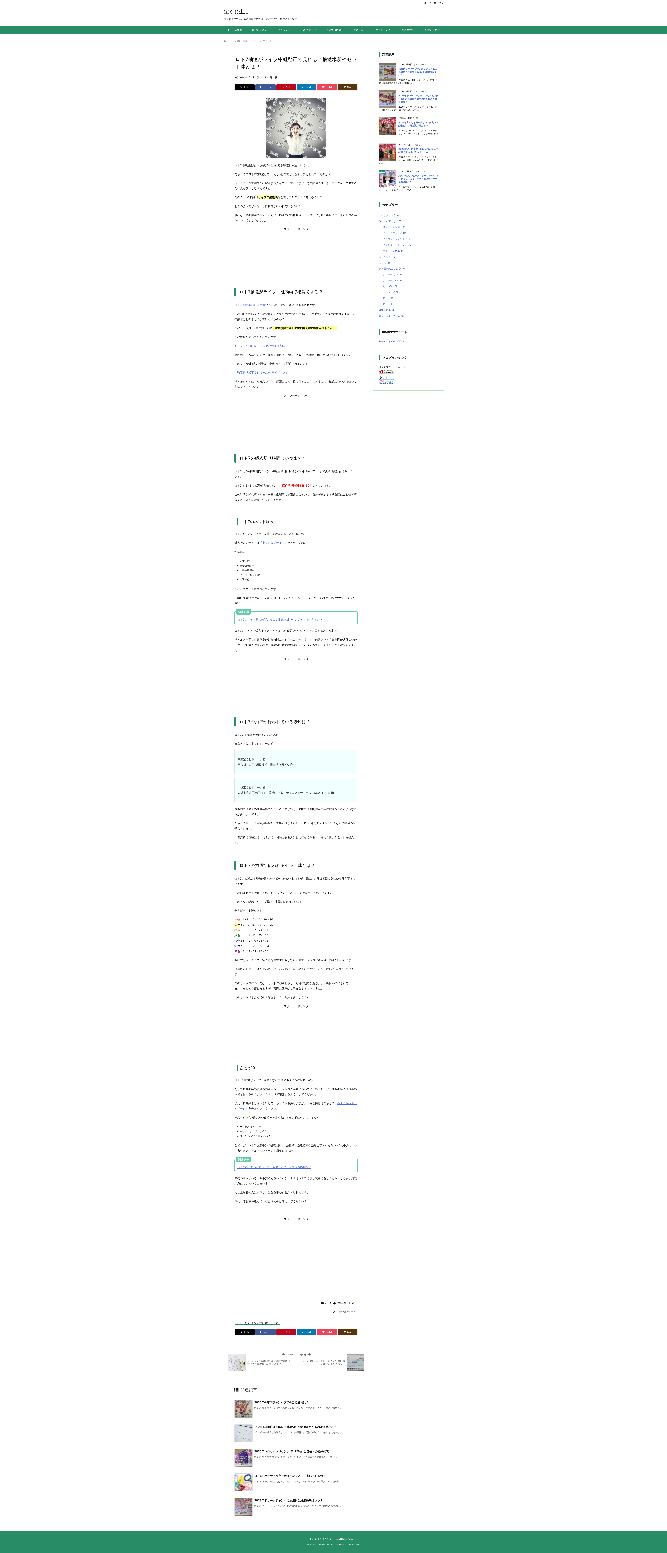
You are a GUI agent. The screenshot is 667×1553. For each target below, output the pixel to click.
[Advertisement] (296, 256)
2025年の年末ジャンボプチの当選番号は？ (281, 1402)
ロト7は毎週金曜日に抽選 (250, 305)
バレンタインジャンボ (397, 244)
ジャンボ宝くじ (390, 221)
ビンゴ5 (390, 286)
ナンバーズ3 (392, 274)
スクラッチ (388, 256)
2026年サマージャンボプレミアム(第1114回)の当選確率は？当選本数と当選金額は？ (418, 98)
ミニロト (390, 292)
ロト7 (268, 41)
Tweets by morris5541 (391, 341)
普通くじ (386, 309)
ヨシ (353, 1312)
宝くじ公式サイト (273, 542)
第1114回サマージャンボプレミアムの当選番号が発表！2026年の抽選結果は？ (417, 71)
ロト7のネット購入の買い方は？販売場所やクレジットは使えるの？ (279, 619)
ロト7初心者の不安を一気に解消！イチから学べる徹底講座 (274, 1167)
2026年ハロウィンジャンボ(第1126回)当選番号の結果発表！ (293, 1451)
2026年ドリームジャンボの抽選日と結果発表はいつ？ (288, 1500)
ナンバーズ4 (392, 280)
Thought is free (352, 1544)
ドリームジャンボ (395, 233)
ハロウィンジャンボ (396, 238)
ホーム (230, 41)
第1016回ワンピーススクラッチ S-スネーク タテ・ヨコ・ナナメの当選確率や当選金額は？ (418, 178)
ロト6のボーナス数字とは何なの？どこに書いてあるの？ (290, 1476)
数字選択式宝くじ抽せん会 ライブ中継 (261, 372)
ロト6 (388, 298)
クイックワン (389, 215)
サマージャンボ (394, 227)
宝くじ (385, 262)
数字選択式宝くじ (249, 41)
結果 (351, 1303)
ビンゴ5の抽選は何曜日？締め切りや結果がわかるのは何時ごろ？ (295, 1427)
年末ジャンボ (393, 250)
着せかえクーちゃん (392, 315)
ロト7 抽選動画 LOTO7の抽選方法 (262, 345)
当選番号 (341, 1303)
